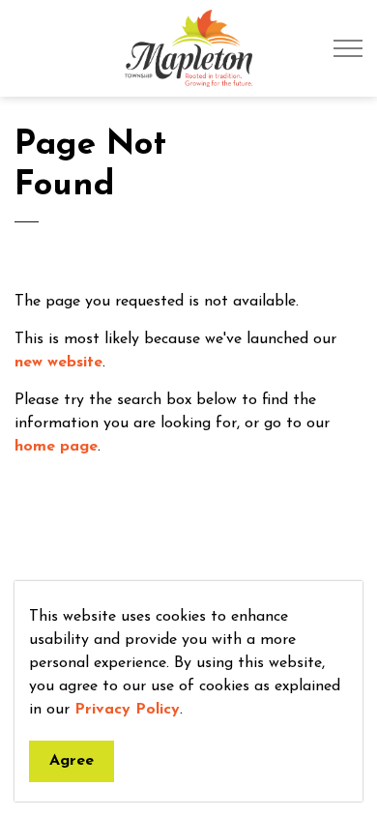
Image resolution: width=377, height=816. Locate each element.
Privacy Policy (127, 709)
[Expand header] (348, 48)
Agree (71, 761)
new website (58, 362)
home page (56, 446)
